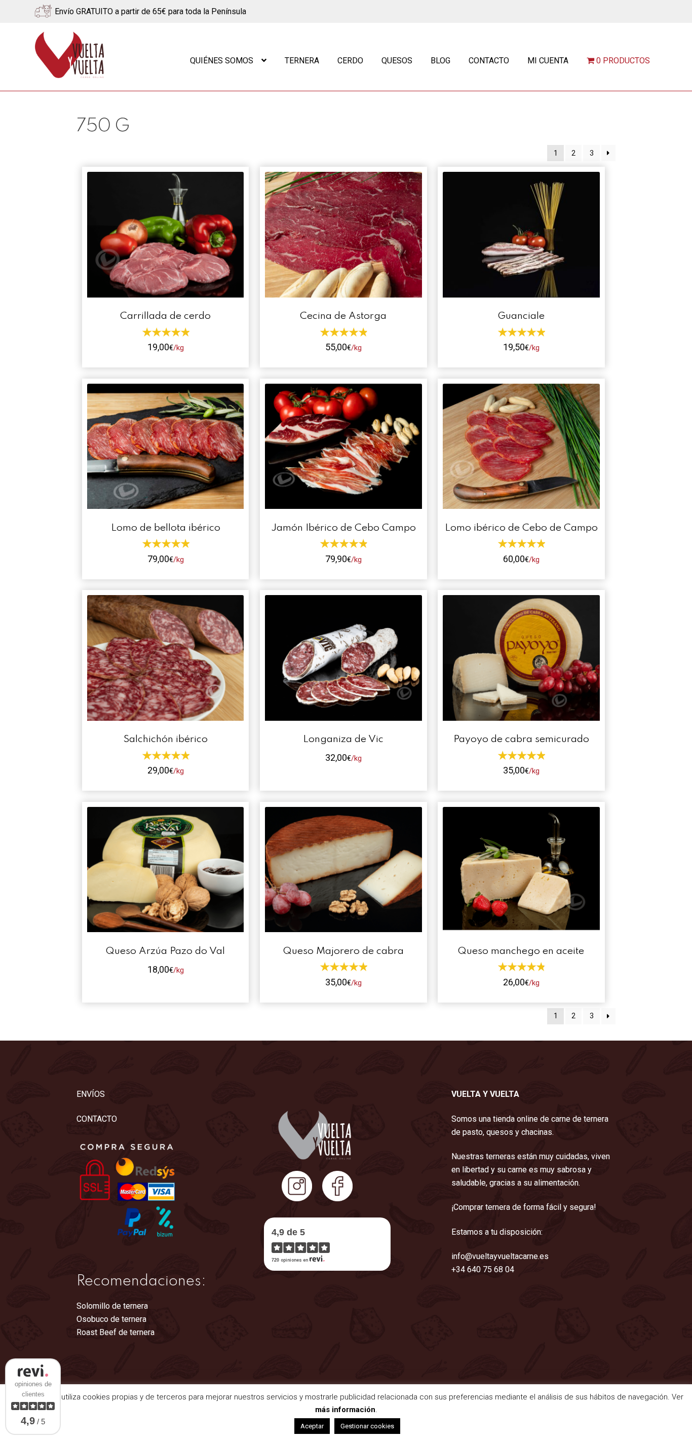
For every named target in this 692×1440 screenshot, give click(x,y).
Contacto (489, 60)
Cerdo (350, 60)
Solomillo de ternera (112, 1306)
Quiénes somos (221, 60)
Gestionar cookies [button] (367, 1426)
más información (345, 1409)
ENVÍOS (90, 1094)
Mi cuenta (547, 60)
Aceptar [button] (312, 1426)
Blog (440, 60)
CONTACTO (96, 1119)
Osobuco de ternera (111, 1319)
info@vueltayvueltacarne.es (500, 1256)
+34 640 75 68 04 (482, 1269)
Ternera (302, 60)
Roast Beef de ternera (115, 1332)
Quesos (396, 60)
